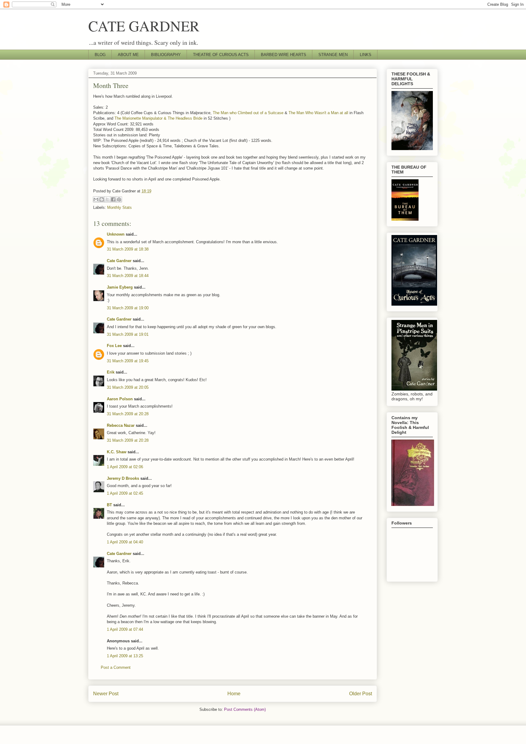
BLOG (100, 54)
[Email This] (96, 199)
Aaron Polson (120, 399)
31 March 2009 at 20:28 (128, 414)
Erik (110, 372)
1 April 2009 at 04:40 (125, 542)
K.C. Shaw (116, 452)
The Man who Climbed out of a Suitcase (248, 113)
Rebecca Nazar (121, 425)
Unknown (115, 234)
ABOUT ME (128, 54)
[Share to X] (107, 199)
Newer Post (105, 693)
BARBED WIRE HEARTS (283, 54)
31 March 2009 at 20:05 (128, 387)
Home (233, 693)
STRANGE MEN (333, 54)
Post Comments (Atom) (245, 709)
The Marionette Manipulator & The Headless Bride (158, 118)
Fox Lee (114, 345)
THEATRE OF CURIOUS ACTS (221, 54)
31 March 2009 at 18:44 (128, 275)
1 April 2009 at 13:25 (125, 656)
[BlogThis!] (102, 199)
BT (109, 505)
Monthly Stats (119, 207)
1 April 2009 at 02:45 (125, 493)
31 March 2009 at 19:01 (128, 334)
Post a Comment (116, 667)
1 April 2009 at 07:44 (125, 629)
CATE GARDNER (143, 25)
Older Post (360, 693)
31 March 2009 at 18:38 (128, 249)
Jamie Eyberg (120, 287)
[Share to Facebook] (113, 199)
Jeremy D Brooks (123, 478)
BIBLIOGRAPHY (166, 54)
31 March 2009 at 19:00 (128, 308)
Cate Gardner (119, 260)
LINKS (365, 54)
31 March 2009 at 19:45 (128, 361)
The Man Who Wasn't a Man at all (318, 113)
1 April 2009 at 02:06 (125, 467)
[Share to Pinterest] (119, 199)
